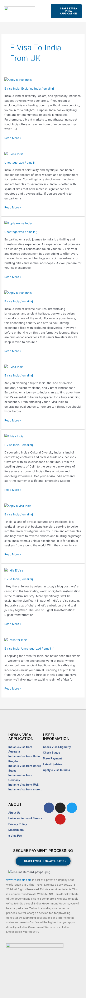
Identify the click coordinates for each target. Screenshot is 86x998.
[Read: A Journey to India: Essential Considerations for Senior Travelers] (18, 292)
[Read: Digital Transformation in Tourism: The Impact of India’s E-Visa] (13, 570)
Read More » (12, 138)
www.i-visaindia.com (19, 879)
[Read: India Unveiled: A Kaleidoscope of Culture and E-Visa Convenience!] (13, 436)
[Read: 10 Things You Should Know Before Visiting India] (13, 366)
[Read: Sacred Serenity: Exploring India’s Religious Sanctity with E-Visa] (17, 505)
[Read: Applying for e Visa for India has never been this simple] (16, 639)
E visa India (12, 88)
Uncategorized (14, 162)
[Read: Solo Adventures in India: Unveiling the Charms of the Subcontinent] (18, 223)
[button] (43, 11)
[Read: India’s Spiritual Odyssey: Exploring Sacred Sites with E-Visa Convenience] (13, 153)
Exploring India (31, 88)
